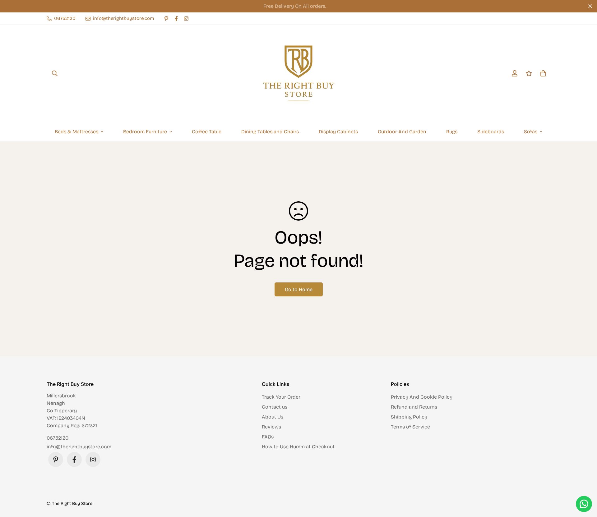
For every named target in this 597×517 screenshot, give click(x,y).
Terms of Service (410, 427)
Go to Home (298, 289)
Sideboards (490, 132)
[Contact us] (584, 504)
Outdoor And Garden (402, 132)
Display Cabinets (338, 132)
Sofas (530, 132)
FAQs (268, 437)
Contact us (274, 407)
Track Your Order (281, 397)
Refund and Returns (414, 407)
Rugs (451, 132)
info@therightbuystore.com (79, 447)
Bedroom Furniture (145, 132)
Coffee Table (206, 132)
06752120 (57, 438)
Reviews (271, 427)
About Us (272, 417)
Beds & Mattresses (76, 132)
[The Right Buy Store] (298, 73)
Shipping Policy (409, 417)
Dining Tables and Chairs (270, 132)
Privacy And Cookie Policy (421, 397)
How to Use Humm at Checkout (298, 447)
